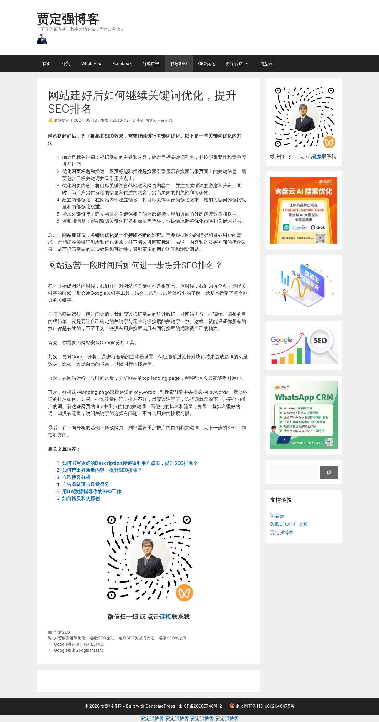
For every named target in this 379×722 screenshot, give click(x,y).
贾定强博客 (68, 18)
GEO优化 (206, 63)
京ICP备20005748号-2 (200, 706)
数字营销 (234, 63)
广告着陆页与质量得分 (85, 484)
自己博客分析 (76, 477)
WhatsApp (91, 63)
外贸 (66, 63)
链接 (165, 616)
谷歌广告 (151, 63)
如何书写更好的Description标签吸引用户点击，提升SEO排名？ (130, 463)
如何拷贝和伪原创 (81, 498)
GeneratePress (160, 706)
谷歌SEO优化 (102, 638)
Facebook (122, 63)
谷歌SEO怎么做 (172, 638)
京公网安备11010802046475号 (265, 706)
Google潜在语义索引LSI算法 (79, 644)
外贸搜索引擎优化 (69, 638)
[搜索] (329, 472)
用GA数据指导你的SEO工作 (91, 491)
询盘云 (266, 63)
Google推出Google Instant (78, 650)
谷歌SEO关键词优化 (136, 638)
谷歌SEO (178, 63)
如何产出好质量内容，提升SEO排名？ (102, 470)
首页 (46, 63)
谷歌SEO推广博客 (289, 524)
